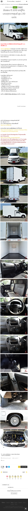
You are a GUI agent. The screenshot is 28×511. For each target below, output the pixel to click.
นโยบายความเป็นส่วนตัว (23, 4)
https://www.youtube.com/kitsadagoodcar (10, 137)
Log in (14, 493)
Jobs (16, 504)
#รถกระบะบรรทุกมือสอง (5, 455)
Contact (12, 504)
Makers (4, 1)
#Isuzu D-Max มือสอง (15, 454)
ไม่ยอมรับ (20, 7)
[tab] (5, 484)
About (24, 502)
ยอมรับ (15, 7)
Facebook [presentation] (11, 488)
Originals (8, 502)
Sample (15, 502)
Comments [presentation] (5, 484)
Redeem (20, 502)
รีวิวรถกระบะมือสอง (11, 1)
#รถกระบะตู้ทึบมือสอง (6, 454)
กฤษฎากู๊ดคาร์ (18, 1)
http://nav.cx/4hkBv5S (6, 125)
